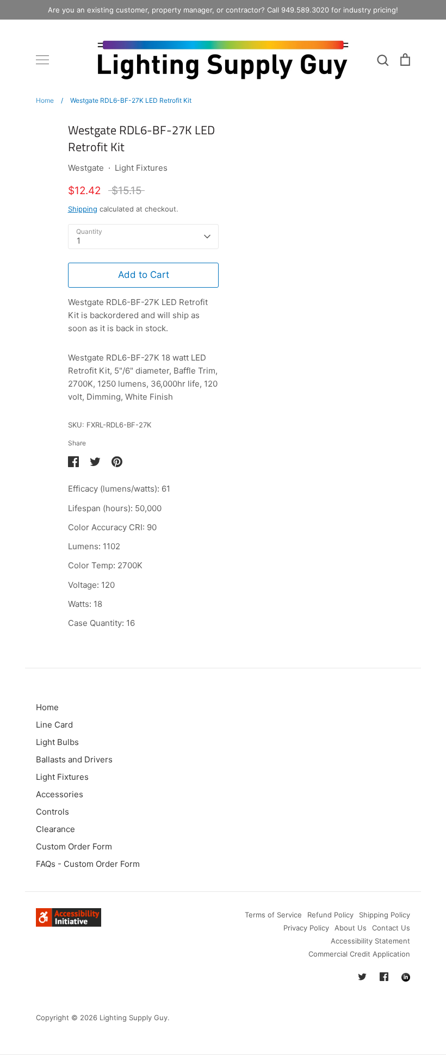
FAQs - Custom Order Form (88, 864)
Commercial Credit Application (359, 953)
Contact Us (391, 927)
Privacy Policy (306, 927)
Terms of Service (273, 914)
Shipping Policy (384, 914)
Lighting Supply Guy (134, 1017)
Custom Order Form (74, 846)
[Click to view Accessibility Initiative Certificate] (68, 924)
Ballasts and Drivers (74, 759)
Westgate (86, 168)
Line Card (54, 724)
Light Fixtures (141, 168)
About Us (350, 927)
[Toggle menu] (42, 59)
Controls (52, 811)
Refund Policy (330, 914)
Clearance (55, 829)
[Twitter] (362, 977)
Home (47, 707)
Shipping (82, 208)
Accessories (59, 794)
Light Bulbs (57, 742)
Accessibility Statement (370, 940)
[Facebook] (384, 977)
